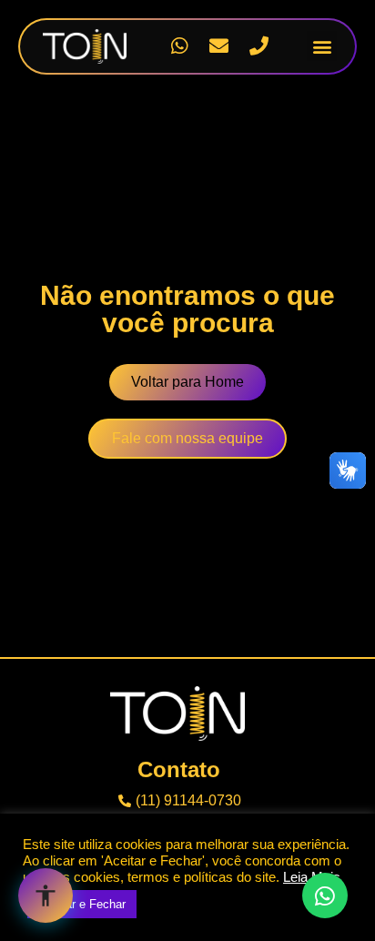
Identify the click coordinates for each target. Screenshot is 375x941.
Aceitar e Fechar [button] (82, 904)
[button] (322, 46)
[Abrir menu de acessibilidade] (45, 895)
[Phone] (259, 46)
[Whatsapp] (179, 46)
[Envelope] (219, 46)
